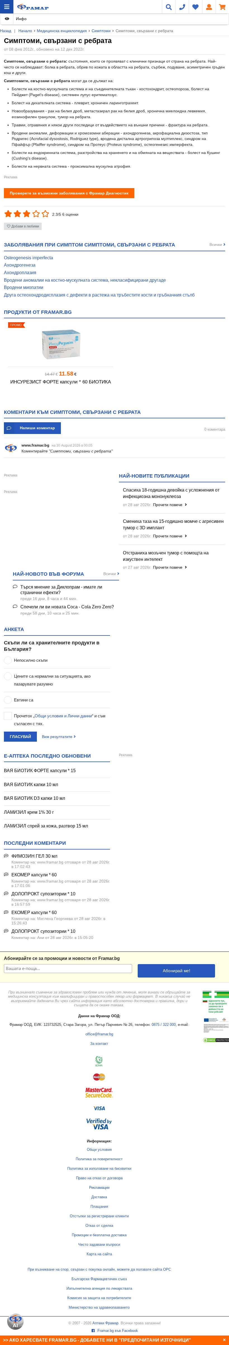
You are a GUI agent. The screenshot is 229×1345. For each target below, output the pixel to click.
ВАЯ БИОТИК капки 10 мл (31, 784)
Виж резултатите (57, 736)
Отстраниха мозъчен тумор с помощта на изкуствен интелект (166, 556)
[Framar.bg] (33, 6)
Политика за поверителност (99, 1159)
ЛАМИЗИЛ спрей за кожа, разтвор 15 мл (46, 826)
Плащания (99, 1207)
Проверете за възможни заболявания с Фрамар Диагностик (69, 193)
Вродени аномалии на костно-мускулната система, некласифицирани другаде (85, 280)
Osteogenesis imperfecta (28, 257)
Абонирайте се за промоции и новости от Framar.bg (62, 958)
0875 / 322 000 (164, 1025)
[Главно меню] (6, 6)
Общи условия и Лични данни (63, 715)
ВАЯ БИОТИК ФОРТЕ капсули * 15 (40, 770)
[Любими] (195, 6)
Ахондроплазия (20, 272)
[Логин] (209, 6)
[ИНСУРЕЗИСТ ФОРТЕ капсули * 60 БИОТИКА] (60, 344)
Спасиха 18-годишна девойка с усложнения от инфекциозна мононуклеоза (171, 493)
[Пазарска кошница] (222, 6)
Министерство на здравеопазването (99, 1308)
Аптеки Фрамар (105, 1323)
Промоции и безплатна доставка (99, 1235)
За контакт (99, 1044)
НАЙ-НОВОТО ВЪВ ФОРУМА (48, 574)
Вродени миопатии (23, 287)
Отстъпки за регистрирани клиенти (99, 1216)
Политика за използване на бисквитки (99, 1169)
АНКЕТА (14, 629)
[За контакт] (182, 6)
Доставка (99, 1197)
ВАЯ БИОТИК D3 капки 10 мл (34, 798)
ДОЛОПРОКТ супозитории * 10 (43, 893)
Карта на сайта (99, 1254)
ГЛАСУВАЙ (20, 736)
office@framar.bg (99, 1034)
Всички (215, 244)
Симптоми (101, 31)
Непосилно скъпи (30, 660)
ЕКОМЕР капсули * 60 (34, 874)
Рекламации (99, 1188)
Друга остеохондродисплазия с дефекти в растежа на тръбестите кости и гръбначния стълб (99, 295)
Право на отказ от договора (99, 1178)
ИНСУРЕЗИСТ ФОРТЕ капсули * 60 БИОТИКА (60, 382)
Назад (5, 31)
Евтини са (23, 700)
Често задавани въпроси (99, 1245)
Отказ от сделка (99, 1226)
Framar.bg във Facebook (117, 1331)
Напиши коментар (37, 428)
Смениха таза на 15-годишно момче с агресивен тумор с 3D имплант (173, 524)
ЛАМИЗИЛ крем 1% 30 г (29, 812)
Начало (25, 31)
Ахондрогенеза (19, 265)
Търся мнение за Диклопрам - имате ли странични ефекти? (61, 590)
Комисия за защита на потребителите (99, 1298)
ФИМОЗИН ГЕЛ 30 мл (34, 856)
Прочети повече (168, 504)
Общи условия (99, 1150)
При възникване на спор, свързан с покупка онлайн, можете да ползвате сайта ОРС (99, 1270)
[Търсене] (168, 6)
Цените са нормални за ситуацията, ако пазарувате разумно (52, 680)
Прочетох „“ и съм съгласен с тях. (59, 719)
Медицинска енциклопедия (62, 31)
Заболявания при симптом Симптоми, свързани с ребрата (89, 245)
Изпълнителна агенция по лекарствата (99, 1289)
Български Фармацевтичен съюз (99, 1279)
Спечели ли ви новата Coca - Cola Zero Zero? (67, 606)
